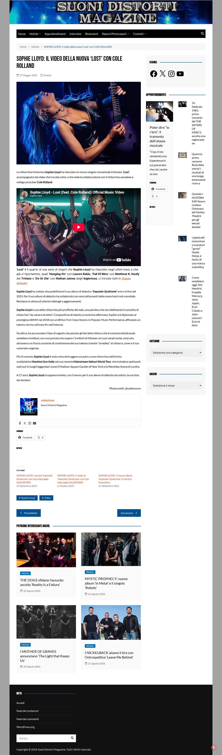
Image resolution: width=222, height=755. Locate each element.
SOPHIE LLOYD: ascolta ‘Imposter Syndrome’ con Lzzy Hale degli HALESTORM (34, 479)
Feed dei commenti (27, 719)
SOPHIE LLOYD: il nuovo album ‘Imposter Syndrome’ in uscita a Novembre (115, 479)
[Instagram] (29, 423)
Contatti (138, 33)
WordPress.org (25, 726)
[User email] (34, 423)
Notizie (33, 33)
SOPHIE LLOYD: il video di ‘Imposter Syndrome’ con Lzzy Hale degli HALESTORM (73, 479)
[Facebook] (20, 423)
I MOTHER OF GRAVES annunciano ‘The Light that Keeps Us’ (45, 655)
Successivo (127, 513)
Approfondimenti (55, 33)
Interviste (75, 33)
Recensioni (91, 33)
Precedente (30, 513)
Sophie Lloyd (28, 497)
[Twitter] (24, 423)
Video (47, 497)
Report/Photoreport (114, 33)
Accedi (20, 702)
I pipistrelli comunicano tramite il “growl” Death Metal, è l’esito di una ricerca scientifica (198, 252)
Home (21, 33)
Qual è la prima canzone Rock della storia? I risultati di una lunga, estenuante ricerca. (198, 168)
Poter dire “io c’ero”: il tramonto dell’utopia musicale (159, 136)
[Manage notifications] (214, 747)
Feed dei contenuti (27, 710)
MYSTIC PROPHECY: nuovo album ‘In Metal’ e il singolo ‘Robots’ (106, 583)
